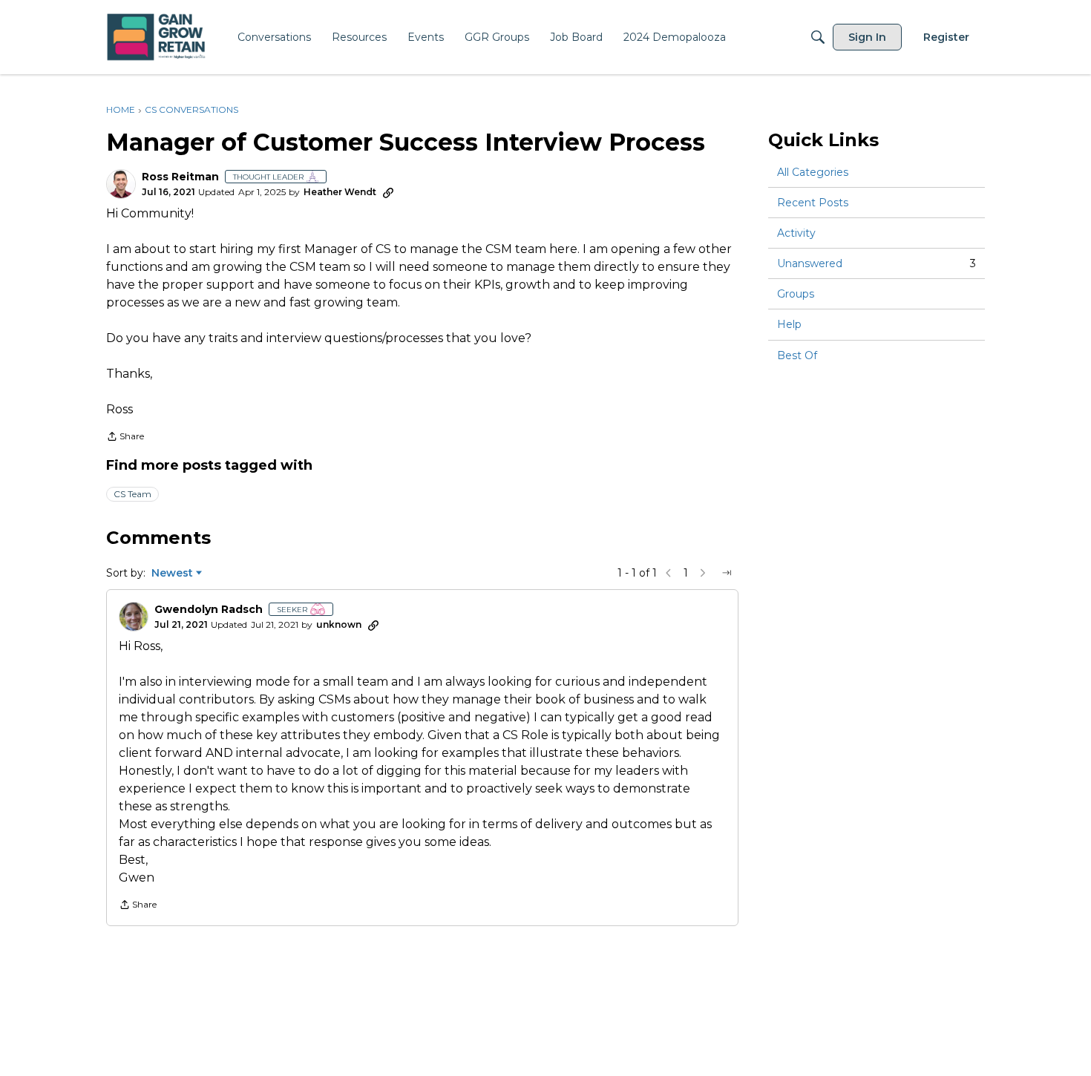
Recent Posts (812, 202)
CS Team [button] (132, 493)
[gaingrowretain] (157, 37)
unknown (338, 624)
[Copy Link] (388, 192)
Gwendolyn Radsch (208, 609)
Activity (796, 233)
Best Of (797, 355)
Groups (795, 294)
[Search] (818, 37)
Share (125, 437)
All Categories (812, 172)
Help (789, 325)
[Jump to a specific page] (726, 573)
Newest (172, 573)
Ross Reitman (180, 177)
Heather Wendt (340, 191)
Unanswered (876, 263)
